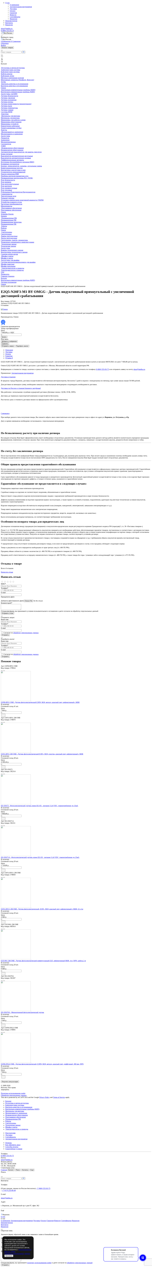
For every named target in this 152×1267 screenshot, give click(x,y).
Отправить (5, 635)
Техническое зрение (8, 244)
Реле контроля (6, 186)
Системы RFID (6, 112)
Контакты (9, 23)
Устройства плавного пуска (11, 202)
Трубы (3, 82)
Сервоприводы (6, 194)
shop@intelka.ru (139, 369)
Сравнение (16, 41)
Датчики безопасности (9, 96)
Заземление (5, 140)
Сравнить (5, 344)
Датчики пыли (6, 106)
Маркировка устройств (9, 124)
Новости (13, 15)
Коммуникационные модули (12, 168)
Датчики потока (7, 102)
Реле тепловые (6, 190)
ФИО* (3, 584)
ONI (2, 272)
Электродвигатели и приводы (12, 268)
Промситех (5, 274)
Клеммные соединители (10, 164)
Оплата (12, 11)
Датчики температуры (9, 108)
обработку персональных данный (79, 1263)
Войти (3, 45)
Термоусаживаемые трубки (11, 128)
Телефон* (4, 588)
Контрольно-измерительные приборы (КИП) (18, 90)
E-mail (3, 592)
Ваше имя (4, 619)
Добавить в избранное (9, 341)
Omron (3, 88)
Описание (9, 350)
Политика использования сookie (13, 1093)
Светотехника (6, 232)
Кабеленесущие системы (10, 70)
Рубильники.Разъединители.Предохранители (18, 192)
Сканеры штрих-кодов (9, 254)
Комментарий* (6, 603)
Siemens (4, 216)
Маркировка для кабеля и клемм (13, 120)
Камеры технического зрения (12, 250)
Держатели (5, 138)
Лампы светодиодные (9, 236)
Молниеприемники (8, 142)
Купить (4, 337)
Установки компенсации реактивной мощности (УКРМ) (22, 200)
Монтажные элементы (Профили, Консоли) (17, 80)
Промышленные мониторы (11, 222)
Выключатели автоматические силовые (16, 158)
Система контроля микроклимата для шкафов (18, 262)
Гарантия (13, 13)
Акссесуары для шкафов (10, 260)
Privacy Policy (44, 1097)
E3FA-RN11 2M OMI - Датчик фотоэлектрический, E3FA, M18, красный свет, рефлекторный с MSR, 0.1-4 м (42, 909)
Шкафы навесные (7, 264)
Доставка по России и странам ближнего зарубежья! (21, 388)
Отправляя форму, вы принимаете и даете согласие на (46, 1263)
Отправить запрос (8, 346)
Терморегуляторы (7, 198)
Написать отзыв (7, 572)
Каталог (8, 1101)
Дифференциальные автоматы (12, 160)
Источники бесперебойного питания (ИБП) (17, 162)
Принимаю (8, 1256)
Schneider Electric (7, 214)
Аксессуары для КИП (9, 94)
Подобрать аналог (22, 346)
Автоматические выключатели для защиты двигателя (21, 152)
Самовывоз (5, 413)
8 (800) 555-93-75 (7, 31)
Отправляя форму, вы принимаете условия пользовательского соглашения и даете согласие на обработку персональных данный (49, 611)
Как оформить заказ (12, 1145)
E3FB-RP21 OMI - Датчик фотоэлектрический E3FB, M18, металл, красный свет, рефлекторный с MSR (40, 702)
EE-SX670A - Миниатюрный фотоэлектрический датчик (22, 1012)
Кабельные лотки (7, 76)
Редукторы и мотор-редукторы (13, 68)
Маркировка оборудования (11, 122)
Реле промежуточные (9, 188)
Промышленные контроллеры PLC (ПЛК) (17, 178)
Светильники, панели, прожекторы (14, 240)
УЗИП (3, 146)
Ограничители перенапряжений (13, 172)
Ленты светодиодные (9, 238)
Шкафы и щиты (7, 256)
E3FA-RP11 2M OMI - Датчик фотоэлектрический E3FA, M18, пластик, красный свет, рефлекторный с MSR (42, 754)
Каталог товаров (7, 47)
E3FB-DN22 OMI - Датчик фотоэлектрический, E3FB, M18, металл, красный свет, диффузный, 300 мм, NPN (42, 1064)
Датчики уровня (7, 110)
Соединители (6, 144)
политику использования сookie (39, 1263)
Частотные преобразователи (11, 204)
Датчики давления (8, 98)
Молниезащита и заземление (12, 132)
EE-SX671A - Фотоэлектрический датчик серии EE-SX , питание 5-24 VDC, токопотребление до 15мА (40, 857)
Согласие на (21, 633)
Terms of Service (59, 1097)
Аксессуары (5, 136)
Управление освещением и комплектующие (17, 242)
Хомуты (4, 130)
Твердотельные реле (8, 196)
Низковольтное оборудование (12, 148)
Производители (11, 21)
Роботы (4, 226)
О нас (7, 3)
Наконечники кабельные (10, 126)
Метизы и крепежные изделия (12, 78)
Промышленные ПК (9, 218)
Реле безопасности (8, 180)
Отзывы (9, 358)
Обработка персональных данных (14, 1095)
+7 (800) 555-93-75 (43, 1188)
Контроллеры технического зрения (14, 252)
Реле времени (6, 182)
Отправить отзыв (7, 613)
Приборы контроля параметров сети (14, 176)
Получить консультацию (10, 1081)
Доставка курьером (8, 377)
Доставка (13, 9)
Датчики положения (8, 100)
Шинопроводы (6, 206)
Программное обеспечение (11, 208)
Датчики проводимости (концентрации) (16, 104)
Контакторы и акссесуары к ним (13, 170)
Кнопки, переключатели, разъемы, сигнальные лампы (21, 166)
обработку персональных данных (26, 633)
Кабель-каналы (6, 74)
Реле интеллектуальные (10, 184)
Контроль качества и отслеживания (14, 84)
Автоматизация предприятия (21, 7)
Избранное (6, 41)
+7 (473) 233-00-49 (9, 1190)
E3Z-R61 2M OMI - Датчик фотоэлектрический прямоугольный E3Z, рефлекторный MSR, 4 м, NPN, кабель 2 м (43, 961)
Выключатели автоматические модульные (17, 156)
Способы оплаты (11, 1147)
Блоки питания (6, 154)
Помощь (8, 1143)
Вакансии (13, 19)
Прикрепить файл (7, 597)
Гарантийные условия (13, 1149)
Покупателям (10, 1133)
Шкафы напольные (8, 266)
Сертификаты (15, 17)
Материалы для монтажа (10, 116)
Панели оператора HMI (10, 174)
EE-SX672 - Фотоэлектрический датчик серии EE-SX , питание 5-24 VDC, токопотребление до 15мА (39, 806)
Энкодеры (5, 114)
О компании (14, 5)
